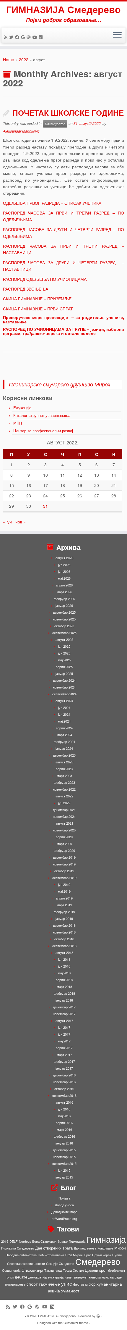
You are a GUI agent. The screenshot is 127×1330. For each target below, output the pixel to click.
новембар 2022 (64, 789)
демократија (37, 1277)
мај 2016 (64, 1115)
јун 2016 (64, 1109)
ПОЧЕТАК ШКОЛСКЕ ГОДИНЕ (68, 112)
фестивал (80, 1284)
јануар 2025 (64, 673)
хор (92, 1284)
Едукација (22, 407)
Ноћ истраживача (51, 1255)
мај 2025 (64, 659)
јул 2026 (64, 564)
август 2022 (64, 796)
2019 (4, 1241)
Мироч (120, 1248)
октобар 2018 (64, 938)
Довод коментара (64, 1211)
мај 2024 (64, 721)
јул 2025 (64, 646)
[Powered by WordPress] (98, 1315)
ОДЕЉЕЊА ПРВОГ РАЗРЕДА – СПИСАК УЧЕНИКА (52, 203)
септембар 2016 (64, 1095)
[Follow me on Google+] (24, 37)
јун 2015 (64, 1170)
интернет (81, 1277)
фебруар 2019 (64, 911)
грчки (10, 1277)
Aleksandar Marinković (21, 130)
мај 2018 (64, 973)
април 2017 (64, 1047)
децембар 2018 (64, 925)
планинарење (15, 1284)
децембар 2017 (64, 1007)
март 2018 (64, 986)
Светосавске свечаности (26, 1263)
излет (69, 1277)
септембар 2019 (64, 877)
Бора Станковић (44, 1241)
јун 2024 (64, 714)
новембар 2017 (64, 1013)
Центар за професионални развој (43, 430)
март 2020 (64, 843)
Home (8, 59)
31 (45, 506)
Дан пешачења (85, 1248)
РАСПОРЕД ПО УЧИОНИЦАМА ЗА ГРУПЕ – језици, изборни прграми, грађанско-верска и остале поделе (63, 331)
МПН (17, 423)
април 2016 (64, 1122)
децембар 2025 (64, 612)
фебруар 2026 (64, 598)
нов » (20, 522)
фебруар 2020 (64, 850)
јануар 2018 (64, 1000)
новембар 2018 (64, 932)
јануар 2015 (64, 1177)
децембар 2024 (64, 680)
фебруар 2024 (64, 741)
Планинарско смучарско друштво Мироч (59, 384)
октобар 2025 (64, 625)
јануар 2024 (64, 748)
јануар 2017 (64, 1068)
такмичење (49, 1284)
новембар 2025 (64, 619)
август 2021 (64, 823)
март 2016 (64, 1129)
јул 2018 (64, 959)
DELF (13, 1241)
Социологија (11, 1270)
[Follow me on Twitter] (12, 37)
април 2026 (64, 585)
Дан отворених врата (54, 1248)
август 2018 (64, 952)
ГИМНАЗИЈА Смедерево (63, 9)
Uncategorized (55, 124)
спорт (32, 1284)
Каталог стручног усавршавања (41, 415)
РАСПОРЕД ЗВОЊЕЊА (25, 289)
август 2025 (64, 639)
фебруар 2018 (64, 993)
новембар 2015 (64, 1156)
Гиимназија (77, 1241)
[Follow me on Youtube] (35, 37)
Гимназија (106, 1239)
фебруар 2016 (64, 1136)
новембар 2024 (64, 687)
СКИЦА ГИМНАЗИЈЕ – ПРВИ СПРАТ (38, 309)
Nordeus (25, 1241)
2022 (23, 59)
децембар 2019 (64, 857)
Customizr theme (76, 1322)
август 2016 (64, 1102)
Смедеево (66, 1263)
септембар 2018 (64, 945)
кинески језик (99, 1277)
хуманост (70, 1291)
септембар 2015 (64, 1163)
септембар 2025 (64, 632)
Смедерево (97, 1261)
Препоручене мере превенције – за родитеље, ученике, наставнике (63, 319)
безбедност (116, 1270)
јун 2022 (64, 802)
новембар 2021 (64, 816)
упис (66, 1283)
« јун (7, 522)
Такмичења (53, 1270)
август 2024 (64, 700)
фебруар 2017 (64, 1061)
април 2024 (64, 728)
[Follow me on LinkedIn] (41, 37)
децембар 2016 (64, 1075)
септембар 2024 (64, 693)
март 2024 (64, 734)
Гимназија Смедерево (17, 1248)
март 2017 (64, 1054)
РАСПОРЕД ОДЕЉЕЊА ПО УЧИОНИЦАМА (45, 279)
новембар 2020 (64, 830)
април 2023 (64, 768)
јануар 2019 (64, 918)
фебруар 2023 (64, 782)
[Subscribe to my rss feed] (6, 37)
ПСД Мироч (74, 1255)
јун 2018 (64, 966)
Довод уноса (64, 1204)
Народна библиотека (21, 1255)
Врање (63, 1241)
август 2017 (64, 1020)
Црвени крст (96, 1270)
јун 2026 (64, 571)
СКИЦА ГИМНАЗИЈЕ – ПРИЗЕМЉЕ (37, 299)
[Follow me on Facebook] (18, 37)
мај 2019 (64, 891)
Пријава (64, 1198)
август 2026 (64, 557)
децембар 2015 (64, 1149)
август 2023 (64, 762)
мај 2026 (64, 578)
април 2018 (64, 979)
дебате (21, 1277)
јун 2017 (64, 1034)
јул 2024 (64, 707)
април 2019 (64, 898)
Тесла (67, 1270)
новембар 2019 (64, 864)
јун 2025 (64, 653)
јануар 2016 (64, 1143)
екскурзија (56, 1277)
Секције (52, 1263)
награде (116, 1277)
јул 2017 (64, 1027)
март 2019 (64, 904)
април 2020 (64, 836)
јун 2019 (64, 884)
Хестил (78, 1270)
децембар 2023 (64, 755)
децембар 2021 (64, 809)
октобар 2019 (64, 870)
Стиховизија (32, 1270)
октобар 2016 (64, 1088)
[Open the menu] (117, 35)
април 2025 (64, 666)
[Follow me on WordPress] (29, 37)
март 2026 (64, 591)
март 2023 (64, 775)
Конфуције (105, 1248)
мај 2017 (64, 1041)
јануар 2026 (64, 605)
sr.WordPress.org (64, 1218)
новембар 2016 (64, 1081)
